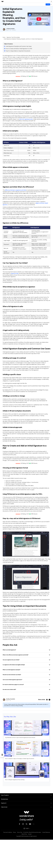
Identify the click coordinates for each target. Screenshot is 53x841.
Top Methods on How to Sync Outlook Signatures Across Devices (20, 737)
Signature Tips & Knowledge (13, 37)
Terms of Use (19, 832)
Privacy (14, 832)
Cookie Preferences (46, 832)
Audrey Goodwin (10, 28)
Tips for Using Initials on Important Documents (18, 51)
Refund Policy (24, 834)
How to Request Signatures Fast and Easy (15, 779)
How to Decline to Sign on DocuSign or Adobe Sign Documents (19, 758)
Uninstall (29, 834)
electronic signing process (26, 119)
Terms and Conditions (7, 832)
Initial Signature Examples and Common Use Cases (19, 46)
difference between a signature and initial (15, 190)
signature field (14, 273)
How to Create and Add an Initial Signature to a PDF (19, 48)
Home (4, 37)
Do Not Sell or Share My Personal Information (32, 832)
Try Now (47, 4)
